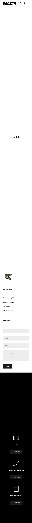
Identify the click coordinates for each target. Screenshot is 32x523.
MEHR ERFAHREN (16, 452)
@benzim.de (9, 311)
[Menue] (28, 3)
